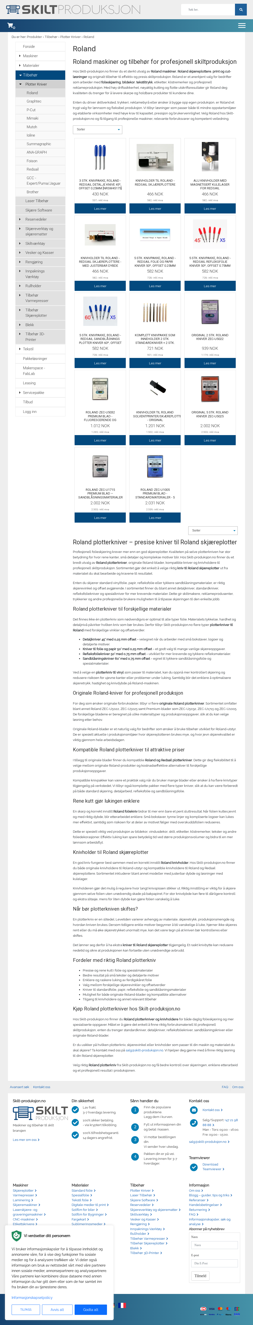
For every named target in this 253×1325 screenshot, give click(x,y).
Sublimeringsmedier (87, 1224)
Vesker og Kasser (39, 252)
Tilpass (25, 1309)
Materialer (31, 65)
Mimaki (32, 118)
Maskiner (30, 56)
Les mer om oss (25, 1140)
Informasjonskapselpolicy (32, 1298)
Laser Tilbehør (36, 201)
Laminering (21, 1200)
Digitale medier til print (89, 1205)
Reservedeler (36, 219)
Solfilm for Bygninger (88, 1214)
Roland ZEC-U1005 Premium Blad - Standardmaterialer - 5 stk (155, 495)
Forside (29, 46)
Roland (89, 37)
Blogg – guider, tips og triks (209, 1195)
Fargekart (79, 1219)
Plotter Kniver (70, 37)
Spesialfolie (80, 1195)
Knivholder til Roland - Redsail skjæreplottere (155, 182)
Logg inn (30, 411)
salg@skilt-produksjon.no (144, 1050)
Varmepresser (23, 1195)
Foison (32, 161)
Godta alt (90, 1310)
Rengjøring (33, 262)
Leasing (29, 383)
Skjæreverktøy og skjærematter (39, 232)
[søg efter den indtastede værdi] (241, 10)
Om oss (237, 1087)
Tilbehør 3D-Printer (35, 337)
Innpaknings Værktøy (35, 274)
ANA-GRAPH (37, 152)
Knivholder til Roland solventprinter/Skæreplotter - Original (158, 416)
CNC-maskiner (24, 1219)
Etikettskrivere (23, 1224)
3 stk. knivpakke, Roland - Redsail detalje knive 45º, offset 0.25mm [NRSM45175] (100, 184)
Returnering (198, 1210)
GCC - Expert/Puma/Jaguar (44, 181)
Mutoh (32, 127)
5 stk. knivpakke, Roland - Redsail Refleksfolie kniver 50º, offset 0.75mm (210, 261)
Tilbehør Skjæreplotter (36, 313)
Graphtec (34, 101)
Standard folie (82, 1190)
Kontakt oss (41, 1087)
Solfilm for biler (83, 1210)
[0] (10, 25)
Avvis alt (57, 1310)
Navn (194, 1237)
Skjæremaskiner (25, 1205)
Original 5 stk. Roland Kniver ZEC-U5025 (210, 414)
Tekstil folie (80, 1200)
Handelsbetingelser (204, 1205)
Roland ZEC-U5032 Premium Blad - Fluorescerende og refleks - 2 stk (100, 418)
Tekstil (28, 349)
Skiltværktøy (35, 243)
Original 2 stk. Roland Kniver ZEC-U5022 (210, 337)
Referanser (197, 1200)
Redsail (33, 169)
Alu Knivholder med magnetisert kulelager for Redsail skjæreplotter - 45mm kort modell (210, 188)
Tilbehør (51, 37)
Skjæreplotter (23, 1190)
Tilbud (28, 402)
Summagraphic (39, 144)
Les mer (100, 209)
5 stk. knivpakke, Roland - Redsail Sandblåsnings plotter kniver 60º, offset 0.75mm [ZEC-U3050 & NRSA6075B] (100, 342)
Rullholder (33, 286)
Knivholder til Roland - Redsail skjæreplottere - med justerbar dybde (100, 261)
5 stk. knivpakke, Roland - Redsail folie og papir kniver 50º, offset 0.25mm (155, 261)
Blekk (29, 325)
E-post (195, 1255)
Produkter (34, 37)
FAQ (225, 1087)
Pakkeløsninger (35, 358)
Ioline (31, 135)
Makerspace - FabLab (34, 371)
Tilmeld (200, 1276)
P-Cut (31, 110)
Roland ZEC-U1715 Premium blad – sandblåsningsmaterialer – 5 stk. (100, 495)
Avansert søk (19, 1087)
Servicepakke (33, 392)
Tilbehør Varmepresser (36, 298)
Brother (33, 192)
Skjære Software (38, 210)
